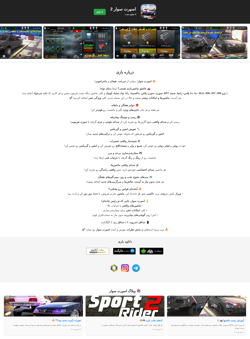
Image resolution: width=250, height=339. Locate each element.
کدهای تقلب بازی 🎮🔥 (150, 320)
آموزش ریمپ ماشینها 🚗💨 (230, 320)
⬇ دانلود (99, 12)
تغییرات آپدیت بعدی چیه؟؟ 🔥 (66, 320)
